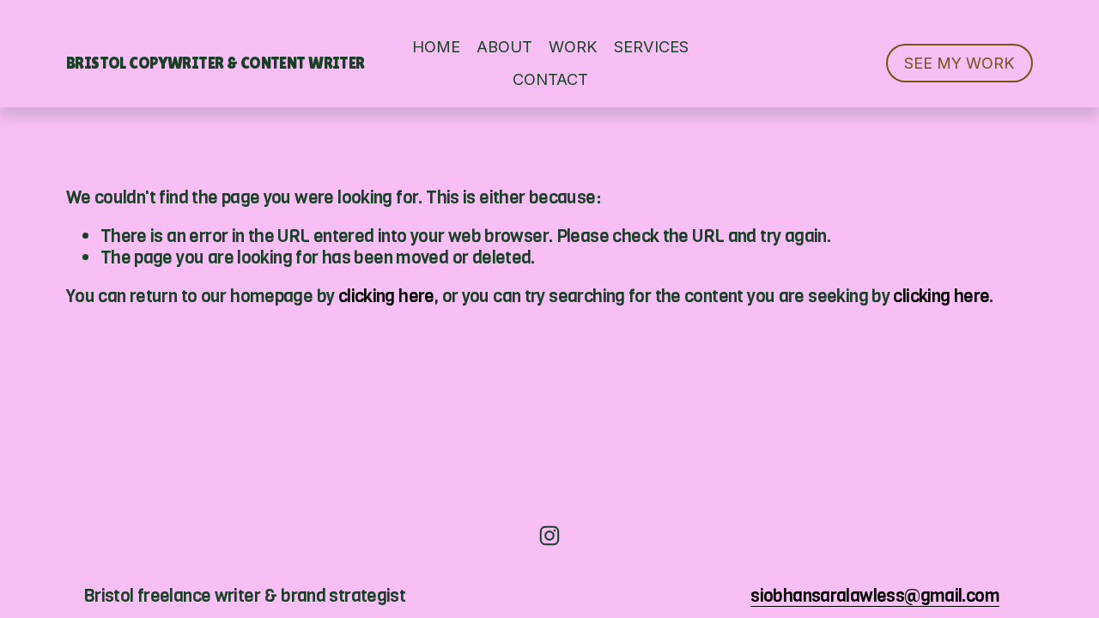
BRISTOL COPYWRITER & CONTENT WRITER (215, 62)
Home (436, 46)
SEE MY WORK (959, 62)
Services (651, 46)
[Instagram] (549, 535)
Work (573, 46)
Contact (550, 79)
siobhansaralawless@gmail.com (874, 596)
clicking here (386, 296)
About (504, 46)
